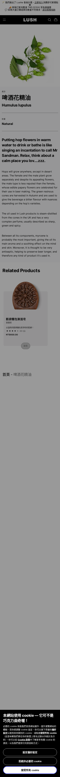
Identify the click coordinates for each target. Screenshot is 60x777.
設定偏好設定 (30, 752)
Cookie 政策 (24, 739)
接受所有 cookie (30, 770)
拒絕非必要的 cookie (30, 761)
